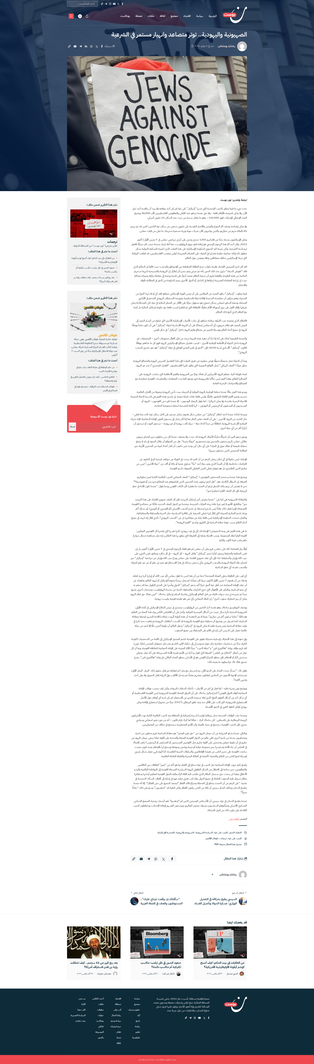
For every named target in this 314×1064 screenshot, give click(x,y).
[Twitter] (118, 3)
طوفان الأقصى (211, 838)
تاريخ (138, 1020)
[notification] (87, 16)
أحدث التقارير (98, 998)
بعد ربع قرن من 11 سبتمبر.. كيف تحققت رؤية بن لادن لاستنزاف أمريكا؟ (94, 964)
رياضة (137, 1026)
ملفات (151, 16)
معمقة (138, 16)
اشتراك (72, 426)
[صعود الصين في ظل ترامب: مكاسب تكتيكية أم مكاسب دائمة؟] (157, 942)
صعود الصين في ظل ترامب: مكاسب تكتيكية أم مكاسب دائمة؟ (161, 964)
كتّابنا (83, 1004)
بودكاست (125, 16)
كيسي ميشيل (232, 973)
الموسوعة (99, 1032)
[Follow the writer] (212, 874)
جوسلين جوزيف (104, 973)
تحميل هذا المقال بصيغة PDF (228, 844)
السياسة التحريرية (78, 1015)
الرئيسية (213, 16)
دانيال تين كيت (168, 973)
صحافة (118, 1004)
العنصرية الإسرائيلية (165, 832)
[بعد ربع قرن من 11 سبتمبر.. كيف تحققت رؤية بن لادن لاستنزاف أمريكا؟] (94, 942)
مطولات (100, 1009)
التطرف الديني (235, 832)
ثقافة (162, 16)
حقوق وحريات (134, 1009)
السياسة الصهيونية (204, 832)
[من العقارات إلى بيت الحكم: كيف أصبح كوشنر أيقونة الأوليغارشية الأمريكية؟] (220, 942)
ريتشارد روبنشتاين (226, 46)
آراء (138, 1015)
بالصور (101, 1037)
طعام (119, 1032)
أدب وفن (117, 1009)
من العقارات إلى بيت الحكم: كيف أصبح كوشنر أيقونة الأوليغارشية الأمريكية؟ (222, 964)
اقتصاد (187, 16)
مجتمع (174, 16)
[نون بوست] (235, 16)
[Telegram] (106, 3)
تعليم (138, 1032)
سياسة (199, 16)
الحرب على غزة (220, 832)
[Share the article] (102, 46)
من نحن (82, 998)
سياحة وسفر (116, 1020)
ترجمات (223, 838)
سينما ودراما (116, 1026)
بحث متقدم (81, 1020)
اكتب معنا (82, 1009)
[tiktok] (186, 1018)
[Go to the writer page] (243, 875)
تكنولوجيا (136, 1037)
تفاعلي (101, 1026)
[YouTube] (114, 3)
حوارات (101, 1015)
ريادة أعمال (116, 1015)
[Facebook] (122, 3)
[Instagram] (110, 3)
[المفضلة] (71, 16)
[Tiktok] (102, 3)
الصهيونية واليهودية (185, 832)
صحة (119, 1037)
